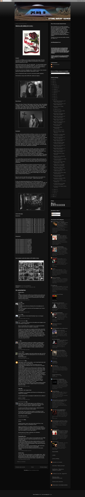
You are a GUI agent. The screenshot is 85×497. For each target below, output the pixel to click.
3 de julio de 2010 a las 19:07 (23, 417)
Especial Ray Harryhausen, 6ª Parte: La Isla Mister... (59, 122)
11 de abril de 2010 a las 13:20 (23, 312)
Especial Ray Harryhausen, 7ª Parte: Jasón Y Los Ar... (59, 120)
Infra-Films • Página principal (58, 465)
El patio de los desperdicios (58, 379)
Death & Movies (55, 391)
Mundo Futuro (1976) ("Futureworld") (57, 125)
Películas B (54, 257)
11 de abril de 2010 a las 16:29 (23, 318)
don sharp (21, 287)
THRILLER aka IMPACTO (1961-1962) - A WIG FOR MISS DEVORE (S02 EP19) (62, 236)
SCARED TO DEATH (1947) (57, 392)
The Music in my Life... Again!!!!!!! (59, 473)
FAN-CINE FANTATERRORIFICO (59, 409)
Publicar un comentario (21, 461)
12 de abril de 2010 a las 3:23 (23, 358)
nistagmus (54, 361)
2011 (53, 82)
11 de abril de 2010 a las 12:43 (23, 299)
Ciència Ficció (55, 441)
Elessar (19, 314)
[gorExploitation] (56, 339)
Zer (19, 340)
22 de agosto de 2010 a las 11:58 (24, 433)
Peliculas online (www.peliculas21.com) (57, 478)
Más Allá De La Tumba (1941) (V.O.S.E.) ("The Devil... (59, 135)
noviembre (55, 87)
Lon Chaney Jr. (26, 287)
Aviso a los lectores (61, 313)
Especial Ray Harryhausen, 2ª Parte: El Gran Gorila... (59, 149)
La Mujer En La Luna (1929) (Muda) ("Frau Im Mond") (58, 165)
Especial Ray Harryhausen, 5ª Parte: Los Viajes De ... (59, 138)
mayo (54, 97)
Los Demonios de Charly (57, 294)
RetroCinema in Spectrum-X (58, 302)
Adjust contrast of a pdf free (57, 286)
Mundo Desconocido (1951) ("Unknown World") (58, 176)
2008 (53, 196)
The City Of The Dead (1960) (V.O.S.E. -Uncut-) (59, 111)
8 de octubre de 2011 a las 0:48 (24, 459)
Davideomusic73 (21, 360)
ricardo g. (20, 351)
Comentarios (55, 215)
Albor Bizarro (55, 365)
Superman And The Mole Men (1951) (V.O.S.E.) (59, 157)
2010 (53, 84)
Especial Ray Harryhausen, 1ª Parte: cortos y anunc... (59, 151)
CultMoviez (54, 285)
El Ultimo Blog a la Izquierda (58, 221)
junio (54, 96)
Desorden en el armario (57, 462)
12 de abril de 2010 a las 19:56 (23, 386)
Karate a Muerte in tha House (58, 350)
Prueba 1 (59, 303)
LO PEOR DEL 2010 (61, 410)
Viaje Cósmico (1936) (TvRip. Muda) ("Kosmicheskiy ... (59, 168)
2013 (53, 79)
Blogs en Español (56, 277)
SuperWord (54, 278)
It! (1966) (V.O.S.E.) (57, 109)
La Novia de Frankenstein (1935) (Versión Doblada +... (59, 159)
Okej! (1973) (54, 324)
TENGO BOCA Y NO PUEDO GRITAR (59, 485)
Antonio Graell (21, 419)
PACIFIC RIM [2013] (61, 330)
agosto (54, 92)
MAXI (19, 302)
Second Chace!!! (55, 421)
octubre (55, 89)
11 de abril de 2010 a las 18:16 (23, 349)
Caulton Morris (55, 362)
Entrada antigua (43, 467)
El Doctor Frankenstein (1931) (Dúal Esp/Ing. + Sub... (59, 162)
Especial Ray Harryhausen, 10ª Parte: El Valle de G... (59, 104)
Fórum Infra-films (60, 442)
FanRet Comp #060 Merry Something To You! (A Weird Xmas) (62, 249)
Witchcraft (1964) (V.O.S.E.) (58, 129)
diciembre (55, 85)
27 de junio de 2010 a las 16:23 (24, 399)
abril (54, 99)
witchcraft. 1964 (32, 287)
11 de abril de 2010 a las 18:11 (23, 338)
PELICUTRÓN (55, 451)
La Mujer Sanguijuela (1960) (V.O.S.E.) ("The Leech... (58, 143)
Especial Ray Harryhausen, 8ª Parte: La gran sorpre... (59, 117)
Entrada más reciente (20, 467)
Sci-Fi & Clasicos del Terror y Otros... (60, 420)
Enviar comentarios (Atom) (34, 470)
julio (54, 94)
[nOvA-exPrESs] (55, 458)
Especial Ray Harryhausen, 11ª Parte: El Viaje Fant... (59, 101)
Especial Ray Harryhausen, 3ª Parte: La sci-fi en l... (59, 146)
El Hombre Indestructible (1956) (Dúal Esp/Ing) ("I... (59, 173)
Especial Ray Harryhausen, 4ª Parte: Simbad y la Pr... (59, 140)
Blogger (50, 494)
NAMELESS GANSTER (61, 351)
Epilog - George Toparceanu (57, 269)
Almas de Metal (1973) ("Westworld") (57, 128)
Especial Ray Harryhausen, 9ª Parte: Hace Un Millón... (59, 114)
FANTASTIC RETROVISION (57, 246)
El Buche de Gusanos (57, 323)
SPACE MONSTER (56, 234)
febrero (55, 191)
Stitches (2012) (60, 258)
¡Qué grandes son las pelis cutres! (59, 400)
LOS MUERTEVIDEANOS (57, 312)
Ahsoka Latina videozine (57, 481)
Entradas (54, 213)
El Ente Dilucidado (22, 320)
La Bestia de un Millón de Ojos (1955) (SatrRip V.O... (59, 170)
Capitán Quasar (55, 429)
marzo (54, 189)
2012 (53, 81)
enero (54, 192)
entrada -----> (54, 375)
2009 (53, 194)
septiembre (55, 91)
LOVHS (53, 455)
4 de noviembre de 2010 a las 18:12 (24, 450)
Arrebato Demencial (56, 374)
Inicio (32, 467)
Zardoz (53, 268)
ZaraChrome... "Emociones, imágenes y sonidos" (58, 470)
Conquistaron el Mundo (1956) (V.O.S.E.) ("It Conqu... (59, 179)
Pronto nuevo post (55, 366)
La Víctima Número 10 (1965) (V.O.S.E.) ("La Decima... (59, 184)
